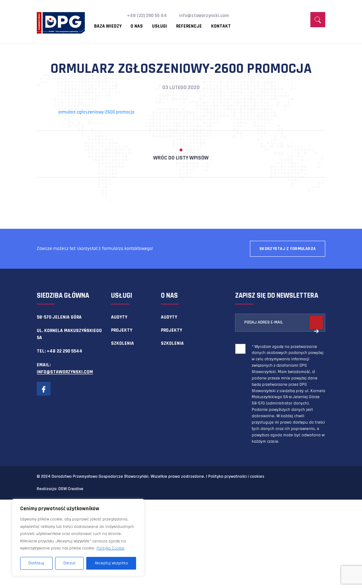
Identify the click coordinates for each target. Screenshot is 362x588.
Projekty (121, 330)
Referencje (189, 26)
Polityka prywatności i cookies (236, 476)
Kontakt (221, 26)
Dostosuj (36, 563)
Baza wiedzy (108, 26)
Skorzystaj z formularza (287, 248)
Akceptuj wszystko (111, 563)
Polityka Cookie (110, 548)
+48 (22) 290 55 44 (147, 15)
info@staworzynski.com (204, 15)
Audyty (119, 317)
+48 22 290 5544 (64, 351)
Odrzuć (69, 563)
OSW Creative (70, 488)
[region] (78, 537)
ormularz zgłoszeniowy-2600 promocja (96, 112)
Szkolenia (122, 343)
